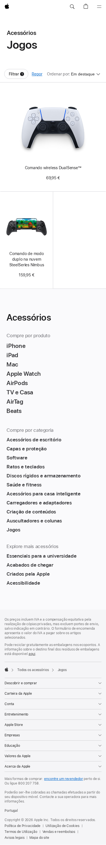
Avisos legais (14, 838)
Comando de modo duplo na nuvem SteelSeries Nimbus (26, 259)
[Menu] (99, 7)
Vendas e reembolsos (58, 832)
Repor (37, 74)
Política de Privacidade (22, 826)
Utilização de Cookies (62, 826)
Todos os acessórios (33, 670)
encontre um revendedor (63, 779)
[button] (72, 7)
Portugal (11, 811)
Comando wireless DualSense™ (53, 168)
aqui (32, 654)
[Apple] (6, 669)
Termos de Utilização (21, 832)
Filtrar (18, 75)
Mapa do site (39, 838)
